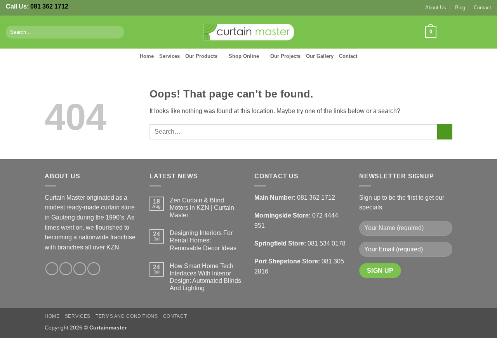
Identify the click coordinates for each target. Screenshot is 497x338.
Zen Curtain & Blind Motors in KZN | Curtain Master (202, 207)
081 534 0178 (327, 243)
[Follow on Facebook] (445, 31)
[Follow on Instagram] (456, 31)
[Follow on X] (466, 31)
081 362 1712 (49, 6)
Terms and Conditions (127, 316)
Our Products (201, 56)
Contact (482, 7)
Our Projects (285, 56)
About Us (435, 7)
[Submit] (116, 32)
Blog (460, 7)
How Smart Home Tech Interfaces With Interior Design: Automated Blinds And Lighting (205, 277)
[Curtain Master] (248, 32)
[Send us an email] (476, 31)
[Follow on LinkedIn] (486, 31)
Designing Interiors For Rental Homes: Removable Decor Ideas (203, 240)
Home (147, 56)
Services (169, 56)
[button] (430, 32)
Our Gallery (320, 56)
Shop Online (244, 56)
